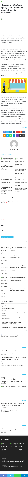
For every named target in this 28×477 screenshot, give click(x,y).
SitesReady (14, 149)
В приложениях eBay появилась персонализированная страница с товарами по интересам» (17, 279)
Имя (2, 219)
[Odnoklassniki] (4, 135)
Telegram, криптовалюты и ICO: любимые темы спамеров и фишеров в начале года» (21, 187)
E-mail (3, 225)
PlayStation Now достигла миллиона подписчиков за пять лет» (13, 358)
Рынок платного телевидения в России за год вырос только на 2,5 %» (18, 247)
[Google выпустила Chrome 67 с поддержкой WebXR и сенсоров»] (5, 293)
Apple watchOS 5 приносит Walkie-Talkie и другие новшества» (7, 166)
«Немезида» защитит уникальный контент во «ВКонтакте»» (12, 430)
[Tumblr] (14, 132)
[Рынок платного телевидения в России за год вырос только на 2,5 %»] (5, 249)
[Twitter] (7, 132)
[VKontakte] (23, 132)
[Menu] (26, 1)
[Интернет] (1, 1)
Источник (24, 127)
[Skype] (7, 135)
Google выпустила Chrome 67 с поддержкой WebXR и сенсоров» (18, 289)
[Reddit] (20, 132)
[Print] (23, 135)
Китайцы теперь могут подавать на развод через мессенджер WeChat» (12, 404)
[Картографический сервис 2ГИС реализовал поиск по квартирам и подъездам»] (5, 270)
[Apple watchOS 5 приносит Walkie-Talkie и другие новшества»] (7, 161)
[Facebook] (4, 132)
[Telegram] (14, 135)
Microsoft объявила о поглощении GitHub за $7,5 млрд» (18, 256)
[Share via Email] (20, 135)
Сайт (2, 230)
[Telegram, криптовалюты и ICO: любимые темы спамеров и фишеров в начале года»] (21, 180)
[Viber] (17, 135)
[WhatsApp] (10, 135)
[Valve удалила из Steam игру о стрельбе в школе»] (14, 446)
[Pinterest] (17, 132)
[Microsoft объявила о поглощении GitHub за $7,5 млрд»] (5, 259)
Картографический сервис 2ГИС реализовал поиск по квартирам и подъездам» (18, 267)
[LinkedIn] (10, 132)
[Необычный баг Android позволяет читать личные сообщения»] (23, 447)
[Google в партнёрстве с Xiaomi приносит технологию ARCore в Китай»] (5, 447)
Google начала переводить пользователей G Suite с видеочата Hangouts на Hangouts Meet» (12, 380)
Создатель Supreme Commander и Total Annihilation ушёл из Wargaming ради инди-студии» (7, 188)
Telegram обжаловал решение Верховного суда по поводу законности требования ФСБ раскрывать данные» (20, 170)
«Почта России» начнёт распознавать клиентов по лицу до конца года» (13, 352)
